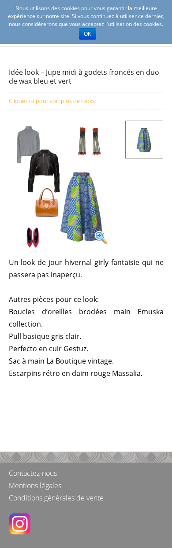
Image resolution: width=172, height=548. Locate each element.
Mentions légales (35, 485)
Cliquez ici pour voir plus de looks (52, 101)
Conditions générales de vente (56, 498)
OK (87, 34)
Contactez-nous (33, 473)
